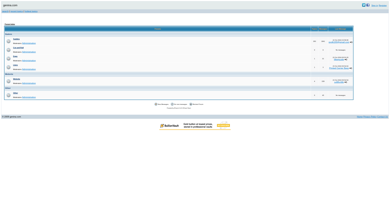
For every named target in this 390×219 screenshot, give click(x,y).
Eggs (15, 56)
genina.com (10, 5)
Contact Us (382, 116)
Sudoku (16, 39)
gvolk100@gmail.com (339, 42)
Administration (29, 43)
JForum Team (187, 108)
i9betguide (339, 59)
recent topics (17, 11)
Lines (15, 65)
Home (360, 116)
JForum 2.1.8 (177, 108)
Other (15, 93)
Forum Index (10, 24)
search (5, 11)
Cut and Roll (18, 48)
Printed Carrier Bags (339, 68)
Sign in (374, 5)
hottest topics (31, 11)
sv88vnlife (339, 82)
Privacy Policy (370, 116)
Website (16, 79)
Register (383, 5)
